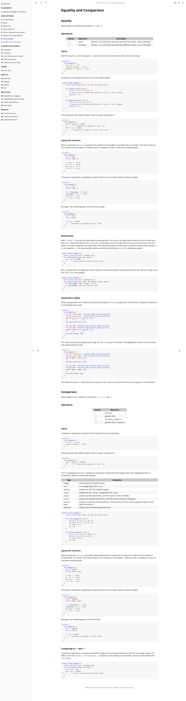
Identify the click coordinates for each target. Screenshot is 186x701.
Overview (5, 78)
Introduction (5, 4)
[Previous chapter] (38, 350)
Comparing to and (73, 648)
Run (4, 88)
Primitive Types (7, 20)
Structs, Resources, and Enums (13, 32)
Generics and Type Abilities (11, 35)
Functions (6, 53)
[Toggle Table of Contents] (36, 2)
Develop (5, 82)
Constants (6, 50)
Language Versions (9, 120)
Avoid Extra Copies (70, 298)
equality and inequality (86, 655)
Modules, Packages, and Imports (13, 12)
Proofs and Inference (10, 102)
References (6, 26)
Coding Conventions (9, 116)
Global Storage (7, 39)
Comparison (69, 392)
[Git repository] (179, 3)
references (80, 145)
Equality (66, 20)
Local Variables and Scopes (12, 56)
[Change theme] (41, 2)
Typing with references (71, 140)
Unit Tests (6, 70)
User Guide (6, 105)
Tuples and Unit (7, 29)
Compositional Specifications (12, 99)
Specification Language (10, 96)
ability (94, 243)
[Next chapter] (179, 350)
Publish (5, 85)
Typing (64, 51)
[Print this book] (175, 3)
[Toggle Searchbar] (45, 2)
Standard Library (8, 113)
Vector (4, 23)
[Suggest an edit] (182, 3)
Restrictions (67, 235)
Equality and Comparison (11, 42)
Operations (66, 33)
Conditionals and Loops (11, 62)
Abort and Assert (8, 59)
